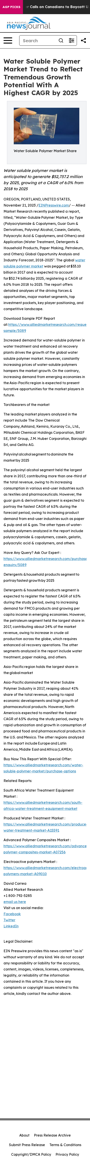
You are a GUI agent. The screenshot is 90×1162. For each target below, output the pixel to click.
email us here (14, 902)
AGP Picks (11, 7)
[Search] (61, 40)
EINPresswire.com (53, 205)
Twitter (9, 920)
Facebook (12, 914)
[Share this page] (83, 40)
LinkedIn (11, 926)
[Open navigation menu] (7, 40)
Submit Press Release (27, 1145)
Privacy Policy (67, 1154)
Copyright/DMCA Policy (31, 1154)
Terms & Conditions (65, 1145)
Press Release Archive (52, 1135)
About (24, 1135)
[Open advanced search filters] (71, 40)
